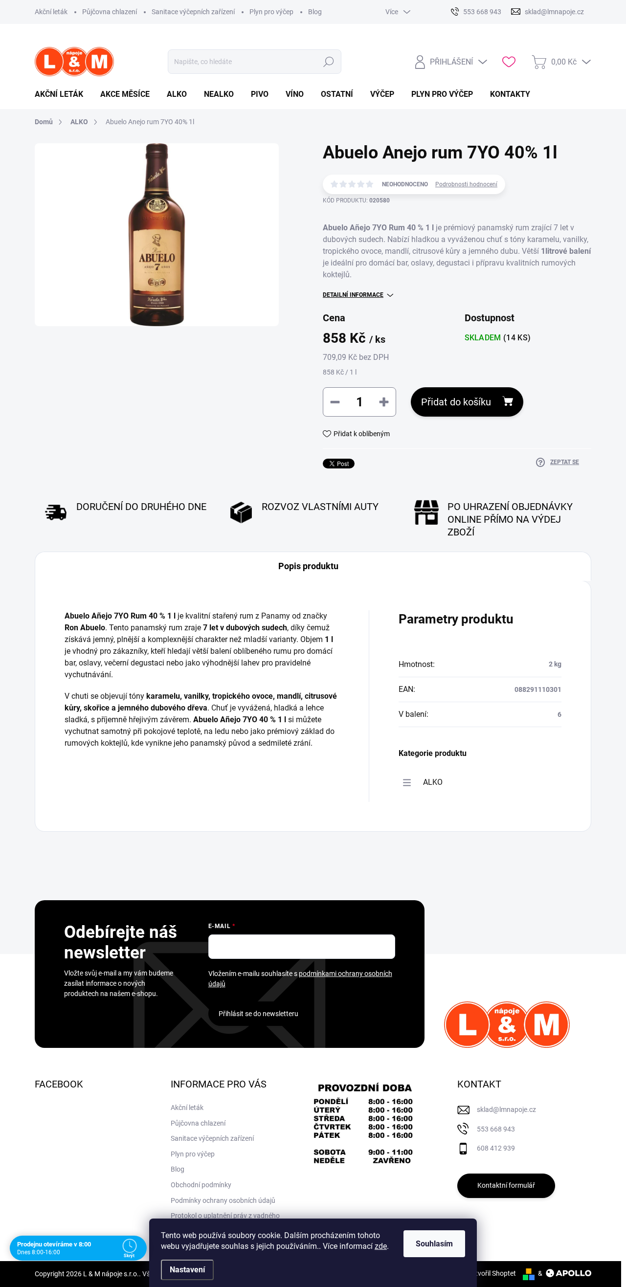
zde (381, 1246)
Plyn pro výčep (271, 12)
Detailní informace (353, 294)
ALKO (433, 782)
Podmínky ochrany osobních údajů (223, 1200)
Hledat (329, 62)
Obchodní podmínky (201, 1185)
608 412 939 (496, 1148)
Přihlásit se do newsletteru (258, 1014)
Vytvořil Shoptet (492, 1273)
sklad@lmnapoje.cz (506, 1109)
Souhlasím (434, 1243)
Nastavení (187, 1269)
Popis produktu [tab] (308, 566)
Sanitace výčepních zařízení (193, 12)
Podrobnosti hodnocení (466, 184)
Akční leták (51, 12)
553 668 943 (496, 1129)
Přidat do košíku (456, 402)
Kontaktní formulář (506, 1185)
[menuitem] (62, 94)
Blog (315, 12)
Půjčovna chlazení (109, 12)
